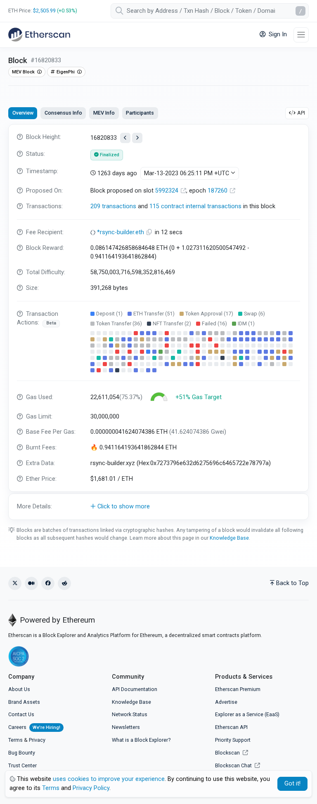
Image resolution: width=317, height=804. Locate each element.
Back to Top (292, 583)
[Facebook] (47, 583)
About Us (19, 689)
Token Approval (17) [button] (209, 313)
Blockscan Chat (234, 765)
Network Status (129, 714)
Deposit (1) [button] (109, 313)
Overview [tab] (22, 113)
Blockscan (228, 753)
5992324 (167, 190)
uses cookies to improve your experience (109, 779)
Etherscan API (231, 727)
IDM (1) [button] (246, 323)
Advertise (226, 702)
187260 (218, 190)
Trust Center (22, 765)
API (301, 113)
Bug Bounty (21, 753)
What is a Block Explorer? (141, 740)
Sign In (277, 34)
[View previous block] (125, 138)
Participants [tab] (140, 113)
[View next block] (137, 138)
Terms (15, 740)
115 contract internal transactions (195, 206)
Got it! (292, 783)
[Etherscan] (39, 34)
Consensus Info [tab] (63, 113)
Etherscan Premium (237, 689)
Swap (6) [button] (254, 313)
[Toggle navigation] (301, 34)
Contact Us (21, 714)
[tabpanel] (158, 322)
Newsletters (126, 727)
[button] (158, 506)
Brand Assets (24, 702)
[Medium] (31, 583)
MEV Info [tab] (104, 113)
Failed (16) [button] (214, 323)
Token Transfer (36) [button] (119, 323)
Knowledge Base (229, 538)
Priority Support (233, 740)
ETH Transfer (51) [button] (154, 313)
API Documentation (134, 689)
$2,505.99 (44, 10)
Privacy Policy (91, 788)
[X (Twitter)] (14, 583)
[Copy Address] (150, 232)
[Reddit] (64, 583)
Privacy (37, 740)
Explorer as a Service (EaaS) (247, 714)
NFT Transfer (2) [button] (172, 323)
